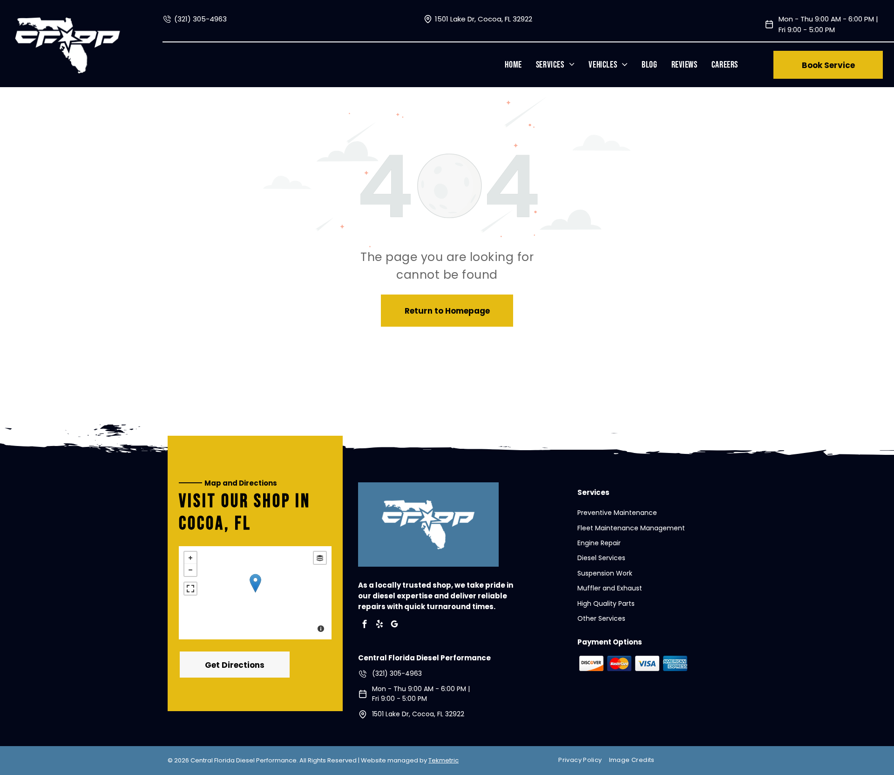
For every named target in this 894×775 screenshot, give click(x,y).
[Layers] (320, 558)
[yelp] (379, 625)
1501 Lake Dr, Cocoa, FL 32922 (483, 19)
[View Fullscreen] (190, 589)
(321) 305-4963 (200, 19)
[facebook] (364, 625)
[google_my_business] (394, 625)
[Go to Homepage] (68, 22)
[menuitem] (513, 64)
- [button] (190, 570)
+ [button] (190, 558)
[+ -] (255, 592)
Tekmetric (443, 760)
